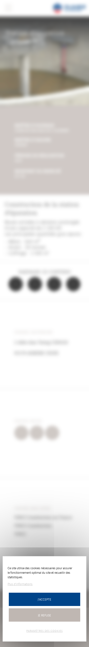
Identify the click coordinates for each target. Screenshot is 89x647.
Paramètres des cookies (44, 631)
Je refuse (44, 615)
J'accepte (44, 599)
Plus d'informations (20, 584)
